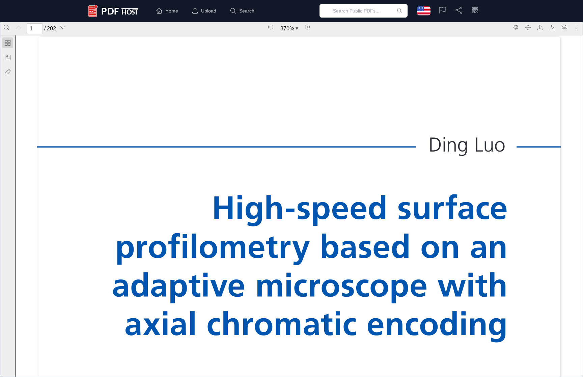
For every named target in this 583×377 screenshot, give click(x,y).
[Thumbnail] (7, 42)
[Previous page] (18, 27)
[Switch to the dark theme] (515, 27)
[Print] (564, 27)
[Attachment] (7, 71)
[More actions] (576, 27)
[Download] (552, 27)
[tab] (8, 44)
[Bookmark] (7, 57)
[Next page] (62, 27)
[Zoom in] (307, 27)
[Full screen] (528, 27)
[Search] (6, 27)
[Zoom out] (271, 27)
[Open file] (540, 27)
